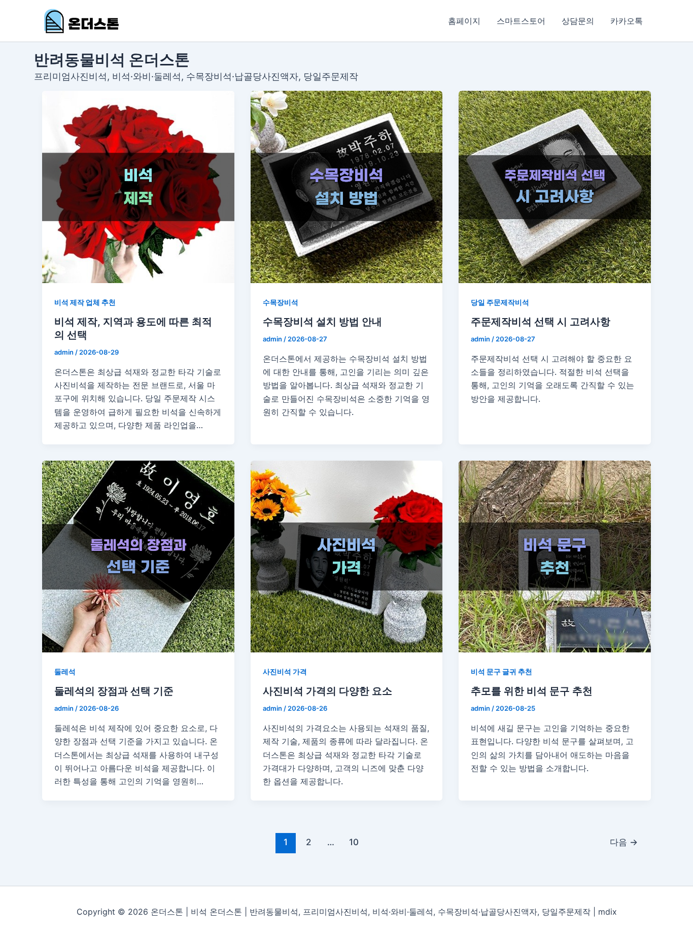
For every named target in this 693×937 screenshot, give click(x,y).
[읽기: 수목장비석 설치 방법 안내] (347, 187)
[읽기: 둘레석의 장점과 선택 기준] (138, 557)
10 (354, 842)
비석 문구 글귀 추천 (501, 671)
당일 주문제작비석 (500, 302)
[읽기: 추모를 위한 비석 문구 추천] (555, 557)
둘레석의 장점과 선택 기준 (114, 691)
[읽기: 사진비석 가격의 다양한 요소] (347, 557)
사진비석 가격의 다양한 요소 (327, 691)
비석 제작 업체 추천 (85, 302)
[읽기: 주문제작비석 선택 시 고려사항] (555, 187)
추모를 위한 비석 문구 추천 (532, 691)
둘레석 (65, 671)
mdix (607, 912)
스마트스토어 (521, 21)
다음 (624, 842)
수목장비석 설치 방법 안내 (322, 322)
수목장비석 (280, 302)
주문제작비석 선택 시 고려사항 (540, 322)
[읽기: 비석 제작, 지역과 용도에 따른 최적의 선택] (138, 187)
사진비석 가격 (285, 671)
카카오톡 (626, 21)
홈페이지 (464, 21)
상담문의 (578, 21)
